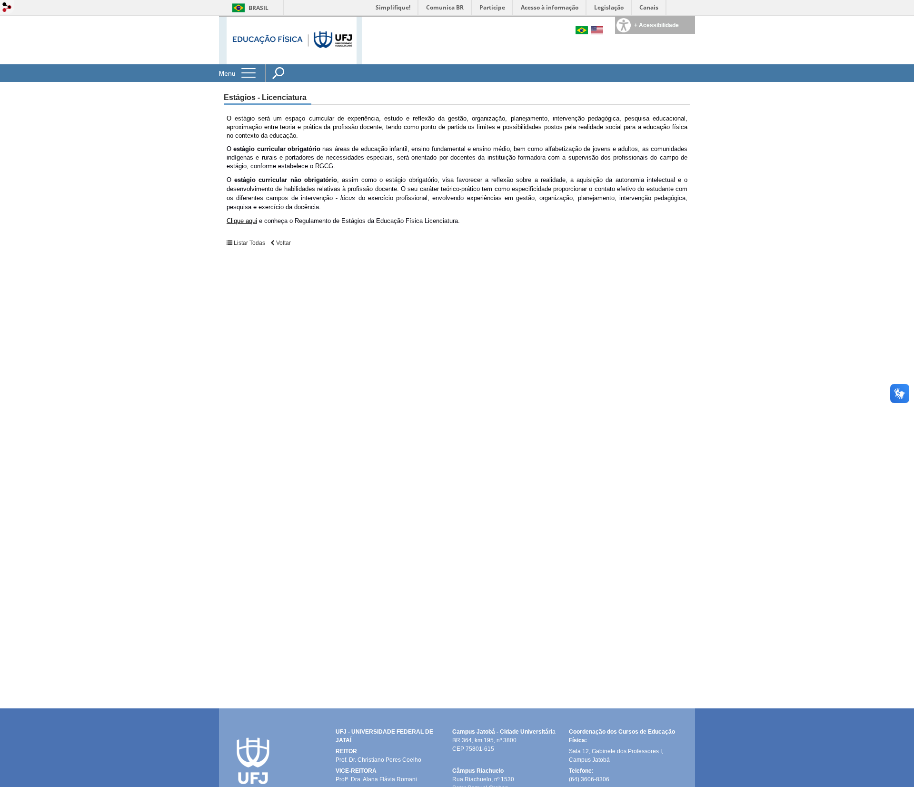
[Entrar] (7, 8)
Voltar (283, 243)
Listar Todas (249, 243)
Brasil (258, 8)
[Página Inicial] (292, 40)
